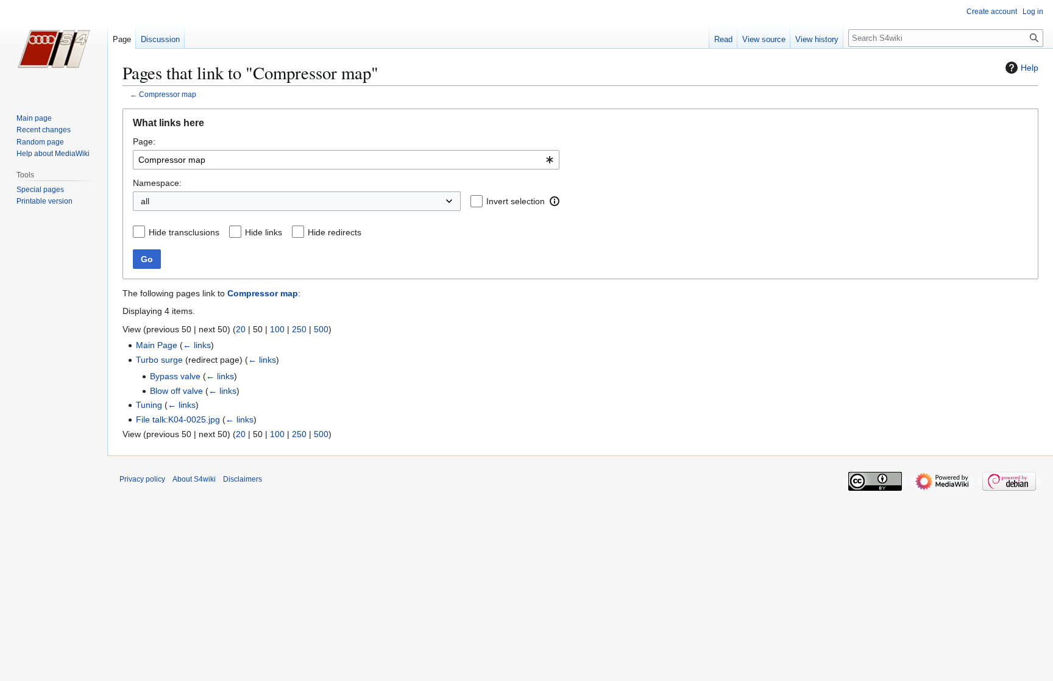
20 (241, 329)
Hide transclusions (184, 232)
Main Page (156, 345)
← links (197, 345)
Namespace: (157, 183)
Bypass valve (175, 376)
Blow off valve (176, 391)
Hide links (263, 232)
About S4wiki (194, 479)
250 (299, 329)
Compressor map (167, 94)
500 (321, 329)
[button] (554, 201)
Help (1029, 68)
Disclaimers (242, 479)
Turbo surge (159, 360)
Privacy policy (142, 479)
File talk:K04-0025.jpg (178, 419)
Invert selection (515, 201)
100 (277, 329)
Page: (144, 141)
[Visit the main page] (53, 49)
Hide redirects (334, 232)
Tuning (149, 405)
